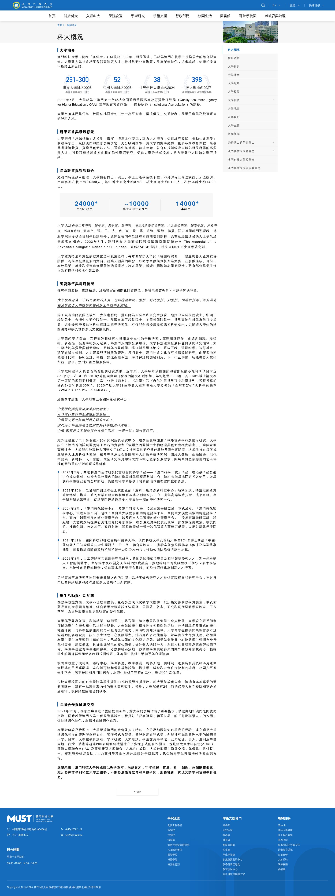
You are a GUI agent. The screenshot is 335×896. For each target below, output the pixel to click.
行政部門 (182, 15)
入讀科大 (93, 15)
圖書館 (225, 15)
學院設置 (115, 15)
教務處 (226, 835)
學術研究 (138, 15)
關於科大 (71, 15)
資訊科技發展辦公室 (234, 874)
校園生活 (205, 15)
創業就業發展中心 (232, 859)
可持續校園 (247, 15)
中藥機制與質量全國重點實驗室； (83, 409)
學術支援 (160, 15)
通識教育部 (72, 231)
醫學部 (100, 225)
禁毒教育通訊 (285, 849)
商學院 (113, 225)
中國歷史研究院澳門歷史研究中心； (85, 419)
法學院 (126, 225)
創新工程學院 (81, 225)
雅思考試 (283, 840)
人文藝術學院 (177, 225)
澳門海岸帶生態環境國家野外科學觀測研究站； (94, 425)
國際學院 (197, 225)
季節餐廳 (283, 864)
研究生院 (228, 830)
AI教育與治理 (275, 15)
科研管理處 (229, 844)
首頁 (52, 15)
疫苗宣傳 (283, 854)
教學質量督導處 (231, 864)
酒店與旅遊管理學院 (149, 225)
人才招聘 (283, 859)
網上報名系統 (285, 835)
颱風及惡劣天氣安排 (289, 844)
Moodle (282, 825)
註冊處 (226, 840)
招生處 (226, 849)
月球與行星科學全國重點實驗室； (83, 414)
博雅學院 (172, 859)
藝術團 (281, 869)
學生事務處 (229, 854)
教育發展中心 (230, 869)
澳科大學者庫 (285, 830)
